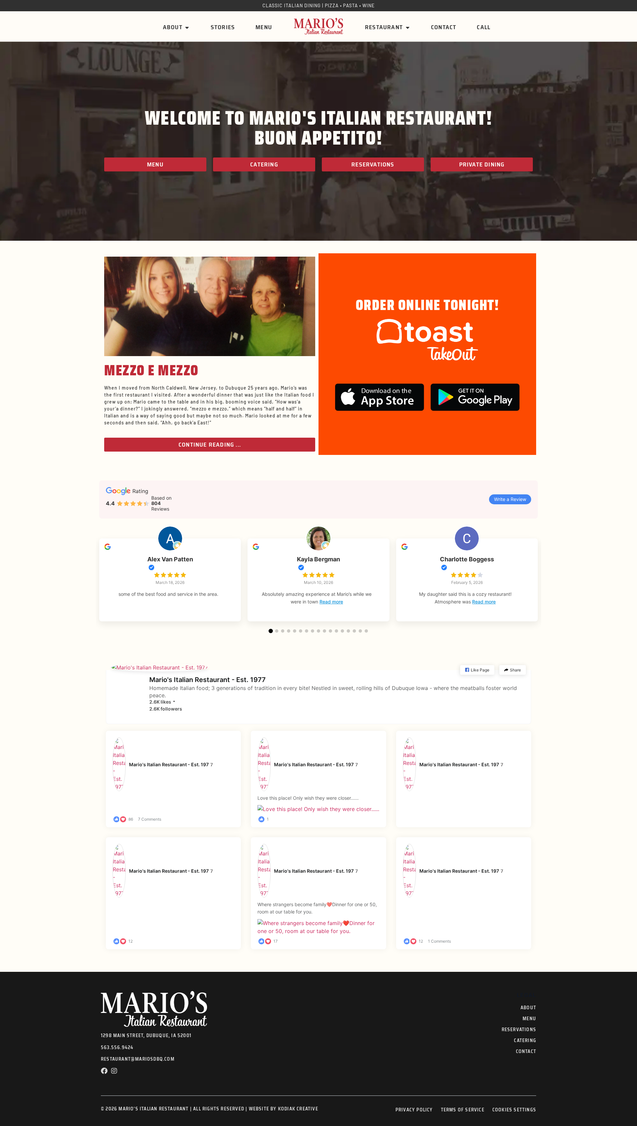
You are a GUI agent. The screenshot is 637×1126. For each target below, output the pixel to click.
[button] (271, 631)
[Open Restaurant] (407, 27)
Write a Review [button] (510, 499)
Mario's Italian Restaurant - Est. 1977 (207, 680)
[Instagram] (114, 1071)
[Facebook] (104, 1071)
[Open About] (187, 27)
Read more (331, 601)
